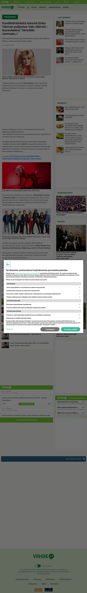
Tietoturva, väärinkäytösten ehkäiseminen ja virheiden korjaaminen (28, 315)
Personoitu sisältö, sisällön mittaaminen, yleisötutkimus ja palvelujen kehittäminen (33, 294)
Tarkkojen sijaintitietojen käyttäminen (18, 304)
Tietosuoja (9, 329)
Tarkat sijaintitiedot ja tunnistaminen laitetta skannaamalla (25, 287)
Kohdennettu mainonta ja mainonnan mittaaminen (23, 290)
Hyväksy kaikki (70, 329)
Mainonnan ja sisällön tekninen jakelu (18, 318)
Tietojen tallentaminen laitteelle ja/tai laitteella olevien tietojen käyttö (29, 297)
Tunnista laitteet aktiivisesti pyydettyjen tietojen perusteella (26, 307)
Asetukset (50, 329)
